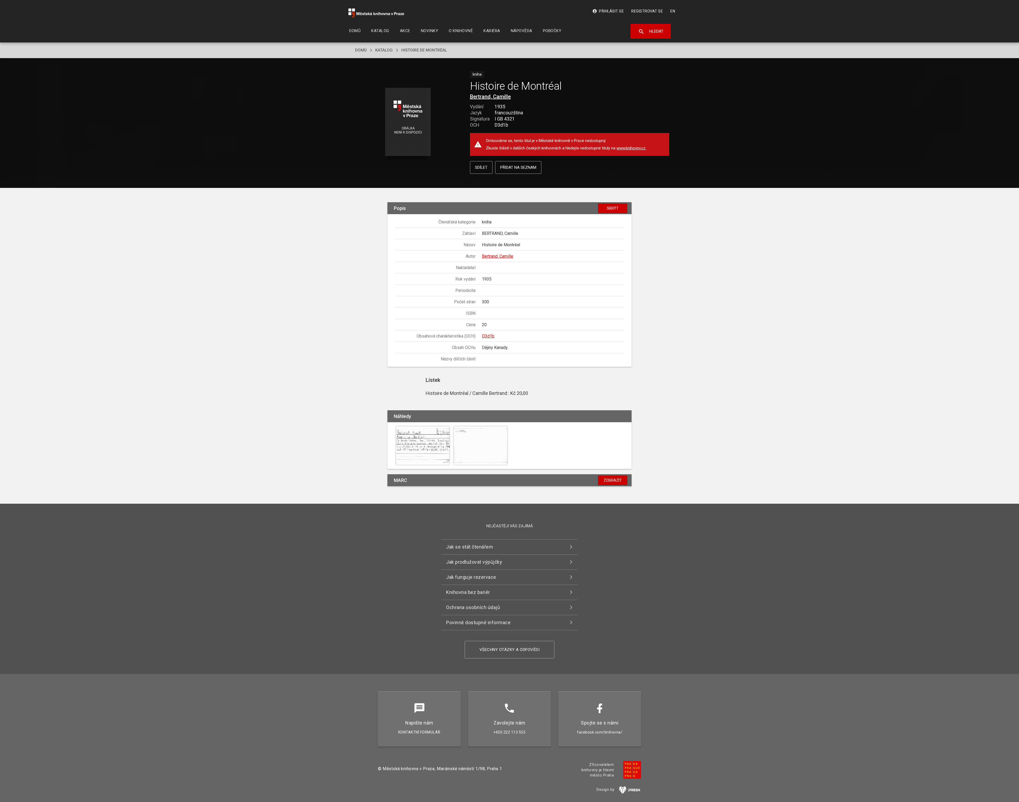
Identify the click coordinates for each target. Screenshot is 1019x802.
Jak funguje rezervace (471, 577)
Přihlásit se (608, 11)
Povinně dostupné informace (478, 622)
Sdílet (481, 167)
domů (361, 50)
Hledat (650, 31)
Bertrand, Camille (490, 96)
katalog (384, 50)
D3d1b (488, 336)
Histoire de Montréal (424, 50)
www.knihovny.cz (631, 148)
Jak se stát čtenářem (469, 547)
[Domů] (376, 13)
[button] (408, 122)
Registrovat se (647, 11)
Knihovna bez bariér (468, 592)
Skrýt (613, 208)
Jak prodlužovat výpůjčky (474, 562)
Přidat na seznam (518, 167)
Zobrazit (613, 480)
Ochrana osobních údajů (473, 607)
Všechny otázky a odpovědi (510, 649)
